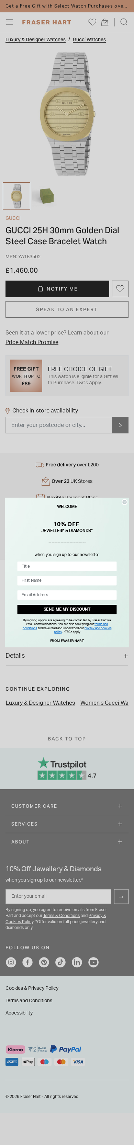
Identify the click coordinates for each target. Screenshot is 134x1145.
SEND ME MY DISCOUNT (67, 610)
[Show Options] (112, 566)
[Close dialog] (124, 502)
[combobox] (66, 566)
